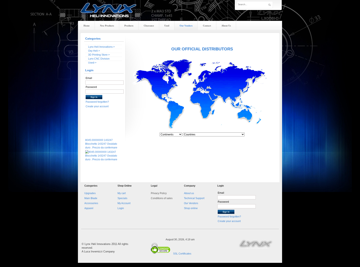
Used (166, 25)
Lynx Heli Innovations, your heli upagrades (108, 13)
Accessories (91, 203)
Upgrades (90, 193)
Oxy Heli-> (94, 50)
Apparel (88, 208)
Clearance (149, 25)
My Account (124, 203)
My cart (122, 193)
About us (189, 193)
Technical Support (194, 198)
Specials (122, 198)
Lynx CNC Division (99, 58)
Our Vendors (191, 203)
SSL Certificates (182, 253)
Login (121, 208)
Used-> (92, 62)
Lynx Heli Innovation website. (256, 244)
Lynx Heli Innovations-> (101, 46)
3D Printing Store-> (99, 54)
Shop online (191, 208)
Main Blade (90, 198)
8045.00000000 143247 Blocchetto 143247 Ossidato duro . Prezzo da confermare (101, 140)
